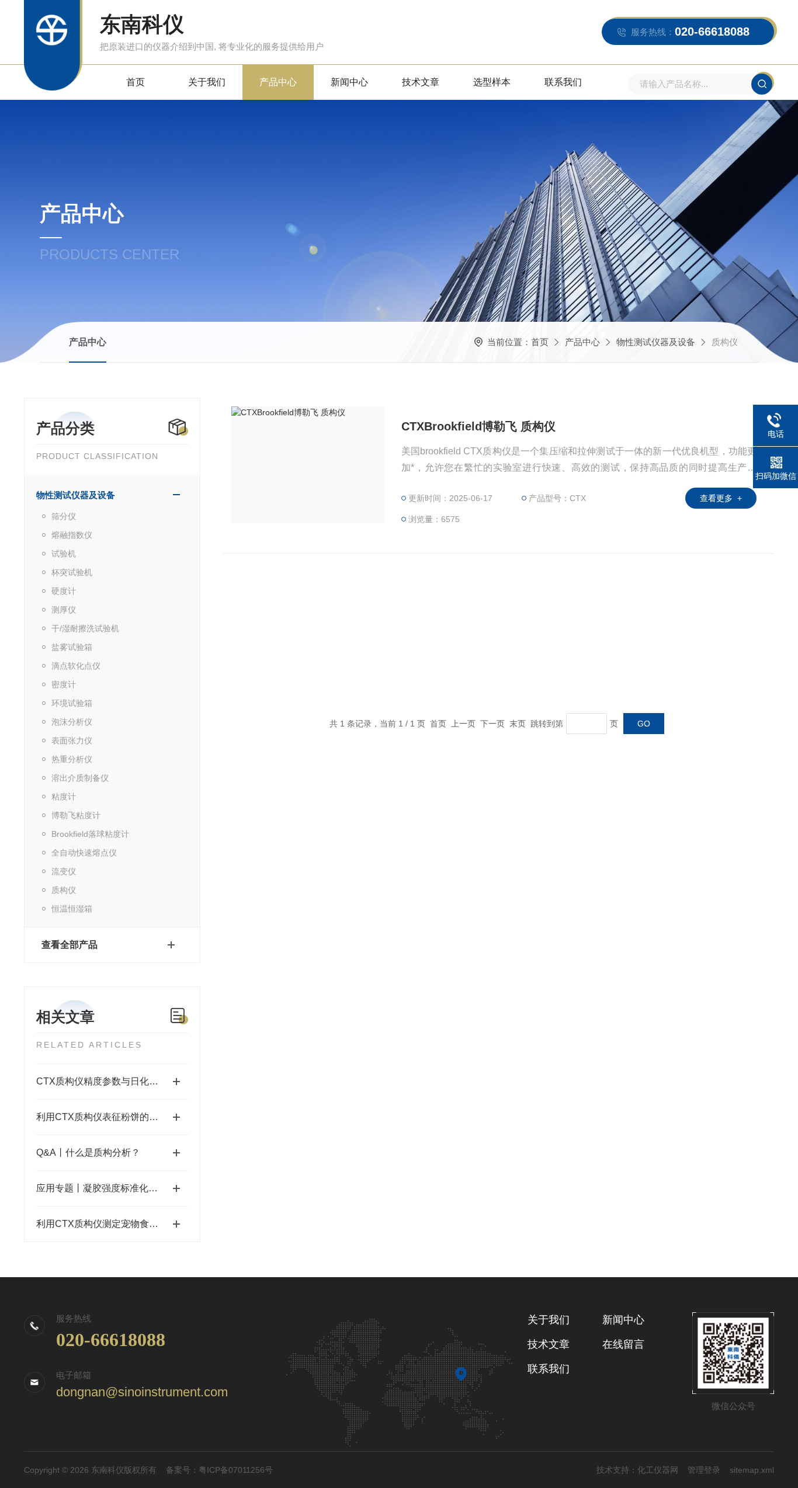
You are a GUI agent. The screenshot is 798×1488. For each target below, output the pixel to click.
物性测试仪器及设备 (655, 342)
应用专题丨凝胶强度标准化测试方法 (111, 1188)
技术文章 (420, 82)
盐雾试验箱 (71, 647)
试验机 (63, 553)
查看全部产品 (69, 945)
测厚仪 (63, 609)
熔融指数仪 (71, 535)
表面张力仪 (71, 740)
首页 (135, 82)
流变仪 (63, 871)
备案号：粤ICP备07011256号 (219, 1470)
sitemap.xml (752, 1470)
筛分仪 (63, 516)
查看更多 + (721, 498)
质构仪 (63, 890)
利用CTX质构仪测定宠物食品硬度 (106, 1224)
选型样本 (492, 82)
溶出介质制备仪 (80, 778)
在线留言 (623, 1344)
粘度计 (63, 796)
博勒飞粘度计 (75, 815)
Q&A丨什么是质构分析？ (88, 1152)
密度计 (63, 684)
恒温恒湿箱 (71, 908)
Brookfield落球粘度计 (90, 834)
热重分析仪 (71, 759)
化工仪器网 (657, 1470)
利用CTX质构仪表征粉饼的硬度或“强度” (112, 1117)
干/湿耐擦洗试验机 (85, 628)
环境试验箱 (71, 703)
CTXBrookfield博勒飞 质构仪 (478, 426)
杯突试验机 (71, 572)
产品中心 (278, 82)
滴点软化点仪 (75, 665)
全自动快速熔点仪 (84, 852)
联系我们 (563, 82)
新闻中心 (349, 82)
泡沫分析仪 (71, 721)
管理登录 (704, 1470)
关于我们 (206, 82)
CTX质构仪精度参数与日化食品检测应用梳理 (112, 1081)
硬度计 (63, 591)
